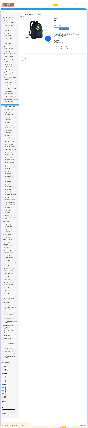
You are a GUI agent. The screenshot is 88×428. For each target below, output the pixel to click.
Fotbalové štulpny (8, 91)
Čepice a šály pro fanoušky (9, 69)
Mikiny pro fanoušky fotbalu (9, 66)
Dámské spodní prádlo (8, 281)
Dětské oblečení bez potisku (9, 282)
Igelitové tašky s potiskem (9, 330)
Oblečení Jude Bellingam (8, 28)
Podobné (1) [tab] (28, 53)
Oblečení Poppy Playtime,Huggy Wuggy (10, 138)
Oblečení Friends (8, 168)
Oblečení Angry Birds (8, 134)
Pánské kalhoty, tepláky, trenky (10, 262)
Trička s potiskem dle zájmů (9, 204)
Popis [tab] (22, 53)
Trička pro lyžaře (7, 220)
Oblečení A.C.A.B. (7, 210)
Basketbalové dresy (8, 95)
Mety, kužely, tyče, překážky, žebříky (10, 85)
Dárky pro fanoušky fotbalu (9, 71)
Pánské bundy (6, 265)
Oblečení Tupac (7, 231)
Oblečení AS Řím (7, 37)
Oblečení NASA (7, 212)
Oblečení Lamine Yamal (8, 27)
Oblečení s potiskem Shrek (10, 199)
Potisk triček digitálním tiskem (9, 324)
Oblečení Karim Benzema (8, 56)
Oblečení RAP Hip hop (8, 229)
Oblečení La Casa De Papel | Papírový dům (11, 166)
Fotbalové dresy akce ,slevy (9, 353)
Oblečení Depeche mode (8, 236)
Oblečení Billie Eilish (8, 226)
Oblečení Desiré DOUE (8, 30)
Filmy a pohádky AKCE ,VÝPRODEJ (10, 350)
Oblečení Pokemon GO (8, 135)
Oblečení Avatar (8, 179)
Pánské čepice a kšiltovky (9, 267)
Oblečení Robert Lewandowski (9, 53)
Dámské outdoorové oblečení (9, 272)
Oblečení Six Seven (7, 112)
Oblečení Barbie (8, 181)
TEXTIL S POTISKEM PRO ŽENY (9, 106)
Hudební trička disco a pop (9, 223)
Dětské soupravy (7, 291)
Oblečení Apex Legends (8, 125)
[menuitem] (8, 9)
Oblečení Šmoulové (8, 170)
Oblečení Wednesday (9, 148)
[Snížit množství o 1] (58, 29)
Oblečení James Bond (8, 207)
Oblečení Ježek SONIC (9, 154)
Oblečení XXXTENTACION (8, 233)
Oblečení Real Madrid (8, 40)
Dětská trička (6, 287)
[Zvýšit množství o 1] (58, 28)
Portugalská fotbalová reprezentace (10, 22)
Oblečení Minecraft (7, 121)
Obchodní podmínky (35, 1)
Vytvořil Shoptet (83, 425)
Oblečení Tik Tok (7, 132)
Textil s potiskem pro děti (8, 108)
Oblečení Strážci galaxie (9, 178)
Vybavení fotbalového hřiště (10, 82)
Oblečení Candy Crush (8, 129)
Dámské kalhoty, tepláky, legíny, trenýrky (10, 277)
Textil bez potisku (6, 249)
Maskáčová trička (7, 247)
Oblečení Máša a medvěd (9, 189)
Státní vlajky (6, 328)
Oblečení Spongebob (8, 130)
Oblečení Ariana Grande (8, 224)
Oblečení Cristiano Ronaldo (9, 46)
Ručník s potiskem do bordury (9, 298)
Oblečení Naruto (8, 173)
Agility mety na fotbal (9, 86)
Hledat (55, 5)
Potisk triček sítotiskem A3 (9, 314)
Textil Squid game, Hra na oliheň (10, 149)
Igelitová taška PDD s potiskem (9, 332)
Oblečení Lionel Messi (8, 50)
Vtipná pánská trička (8, 215)
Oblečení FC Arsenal (7, 41)
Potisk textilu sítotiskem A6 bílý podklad (10, 308)
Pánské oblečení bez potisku (9, 254)
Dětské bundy (6, 293)
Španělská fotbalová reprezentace (10, 20)
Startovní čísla (5, 340)
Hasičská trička (7, 242)
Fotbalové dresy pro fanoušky (8, 17)
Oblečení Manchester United (9, 59)
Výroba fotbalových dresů (9, 98)
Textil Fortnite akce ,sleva (9, 346)
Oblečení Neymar (7, 51)
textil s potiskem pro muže (9, 201)
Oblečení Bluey (7, 197)
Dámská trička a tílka (8, 275)
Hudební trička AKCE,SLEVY (9, 351)
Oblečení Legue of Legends (9, 127)
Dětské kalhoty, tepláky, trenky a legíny (10, 290)
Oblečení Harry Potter (9, 157)
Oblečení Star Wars (8, 164)
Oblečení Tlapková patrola (9, 152)
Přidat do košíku (65, 28)
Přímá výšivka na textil (8, 338)
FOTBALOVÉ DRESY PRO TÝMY (9, 80)
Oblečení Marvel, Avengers (10, 161)
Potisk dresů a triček (6, 302)
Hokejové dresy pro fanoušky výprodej (9, 357)
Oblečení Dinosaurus (8, 175)
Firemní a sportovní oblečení (8, 325)
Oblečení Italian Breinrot (8, 114)
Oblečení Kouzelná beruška (10, 146)
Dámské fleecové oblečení (9, 270)
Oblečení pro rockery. (8, 234)
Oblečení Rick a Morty (9, 171)
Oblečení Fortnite (7, 119)
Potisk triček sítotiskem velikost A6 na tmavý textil (11, 316)
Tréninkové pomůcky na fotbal (10, 88)
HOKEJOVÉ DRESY (7, 61)
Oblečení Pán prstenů (9, 184)
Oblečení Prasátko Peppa (9, 196)
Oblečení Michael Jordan (8, 101)
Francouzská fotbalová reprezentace (11, 24)
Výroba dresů (6, 79)
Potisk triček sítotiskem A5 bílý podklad (10, 311)
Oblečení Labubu (8, 143)
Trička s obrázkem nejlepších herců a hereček (11, 218)
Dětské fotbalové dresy (9, 93)
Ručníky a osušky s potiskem (8, 296)
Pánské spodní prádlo (8, 259)
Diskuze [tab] (34, 53)
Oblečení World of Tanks (8, 124)
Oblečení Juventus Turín (8, 32)
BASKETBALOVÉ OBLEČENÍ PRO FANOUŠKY (10, 99)
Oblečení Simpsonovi (8, 156)
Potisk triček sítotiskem (8, 305)
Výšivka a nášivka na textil (7, 337)
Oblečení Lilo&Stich (8, 188)
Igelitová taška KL (7, 333)
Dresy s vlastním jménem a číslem (10, 77)
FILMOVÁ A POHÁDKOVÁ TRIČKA (10, 139)
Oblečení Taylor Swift (8, 228)
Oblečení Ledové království (10, 159)
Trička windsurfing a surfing (9, 209)
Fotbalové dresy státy (8, 67)
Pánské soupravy (7, 263)
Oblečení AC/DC (7, 237)
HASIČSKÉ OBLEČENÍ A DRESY (8, 239)
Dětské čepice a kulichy (8, 295)
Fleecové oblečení (7, 255)
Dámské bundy (7, 279)
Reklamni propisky (7, 335)
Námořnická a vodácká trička (9, 245)
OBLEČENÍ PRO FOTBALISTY (10, 90)
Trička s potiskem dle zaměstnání (10, 206)
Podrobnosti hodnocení (33, 16)
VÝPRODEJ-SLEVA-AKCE (8, 341)
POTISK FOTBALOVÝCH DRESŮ (9, 304)
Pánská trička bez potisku (9, 260)
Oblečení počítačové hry (8, 109)
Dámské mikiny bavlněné (8, 273)
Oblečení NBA (6, 103)
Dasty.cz (33, 420)
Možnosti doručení (57, 25)
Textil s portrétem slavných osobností (11, 214)
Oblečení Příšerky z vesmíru (10, 186)
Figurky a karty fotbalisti (8, 76)
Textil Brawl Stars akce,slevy (9, 343)
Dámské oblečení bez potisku (9, 268)
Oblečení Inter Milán (7, 74)
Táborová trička (7, 111)
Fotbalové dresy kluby (8, 64)
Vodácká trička (5, 244)
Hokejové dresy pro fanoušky (9, 63)
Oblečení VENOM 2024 (9, 144)
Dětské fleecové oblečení (9, 284)
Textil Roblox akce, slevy (8, 348)
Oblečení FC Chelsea (8, 45)
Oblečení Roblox (7, 117)
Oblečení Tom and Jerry (9, 176)
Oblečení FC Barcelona (8, 43)
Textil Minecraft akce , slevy (9, 345)
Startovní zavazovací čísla (9, 359)
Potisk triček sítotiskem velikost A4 (10, 312)
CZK (79, 0)
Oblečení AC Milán (7, 35)
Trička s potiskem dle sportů (9, 202)
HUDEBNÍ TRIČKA (6, 221)
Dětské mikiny (7, 286)
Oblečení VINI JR (7, 55)
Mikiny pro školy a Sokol (8, 252)
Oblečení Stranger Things (9, 162)
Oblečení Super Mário (9, 183)
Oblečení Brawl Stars (8, 116)
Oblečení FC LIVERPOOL (8, 38)
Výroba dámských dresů (8, 96)
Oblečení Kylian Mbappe (8, 25)
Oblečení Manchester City (8, 72)
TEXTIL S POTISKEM (6, 104)
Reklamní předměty (6, 327)
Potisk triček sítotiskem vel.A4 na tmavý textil (10, 319)
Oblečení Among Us (8, 122)
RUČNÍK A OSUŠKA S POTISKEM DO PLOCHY (10, 300)
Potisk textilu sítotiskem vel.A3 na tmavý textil (10, 322)
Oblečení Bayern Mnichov (8, 48)
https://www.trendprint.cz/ (51, 420)
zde (60, 427)
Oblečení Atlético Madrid (8, 33)
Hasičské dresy (7, 241)
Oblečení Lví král (8, 192)
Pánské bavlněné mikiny (8, 257)
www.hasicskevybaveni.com (41, 420)
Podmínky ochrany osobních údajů (47, 1)
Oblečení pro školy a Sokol (9, 250)
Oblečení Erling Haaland (8, 19)
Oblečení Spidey (8, 191)
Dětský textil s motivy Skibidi (10, 141)
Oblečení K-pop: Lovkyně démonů (11, 194)
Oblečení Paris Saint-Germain (9, 58)
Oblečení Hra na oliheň (9, 151)
